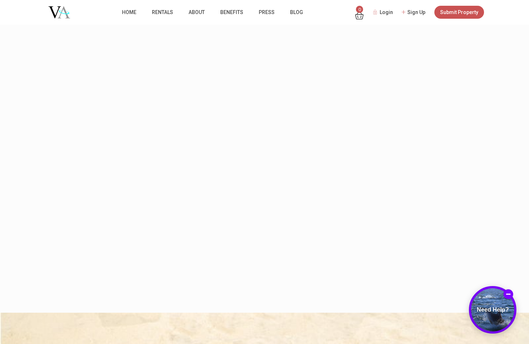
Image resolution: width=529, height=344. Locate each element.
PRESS (267, 12)
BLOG (296, 12)
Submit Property (459, 12)
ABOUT (197, 12)
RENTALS (162, 12)
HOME (129, 12)
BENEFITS (231, 12)
